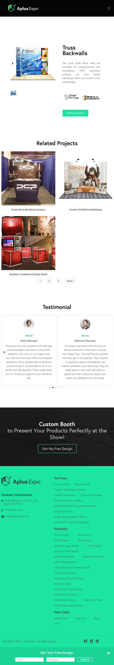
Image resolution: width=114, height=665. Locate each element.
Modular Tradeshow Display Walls (28, 274)
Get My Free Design (57, 448)
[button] (12, 63)
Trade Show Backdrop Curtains (28, 209)
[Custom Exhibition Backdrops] (86, 178)
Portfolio (60, 529)
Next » (70, 281)
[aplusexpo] (23, 8)
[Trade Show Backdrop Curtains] (28, 178)
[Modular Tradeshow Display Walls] (28, 243)
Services (60, 478)
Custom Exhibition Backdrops (85, 209)
